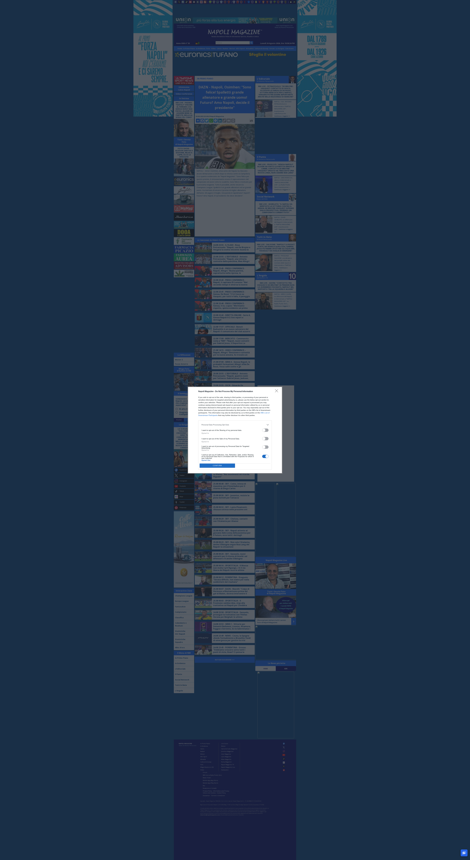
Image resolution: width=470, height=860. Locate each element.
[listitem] (235, 425)
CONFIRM (217, 465)
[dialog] (235, 430)
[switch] (265, 430)
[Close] (277, 391)
